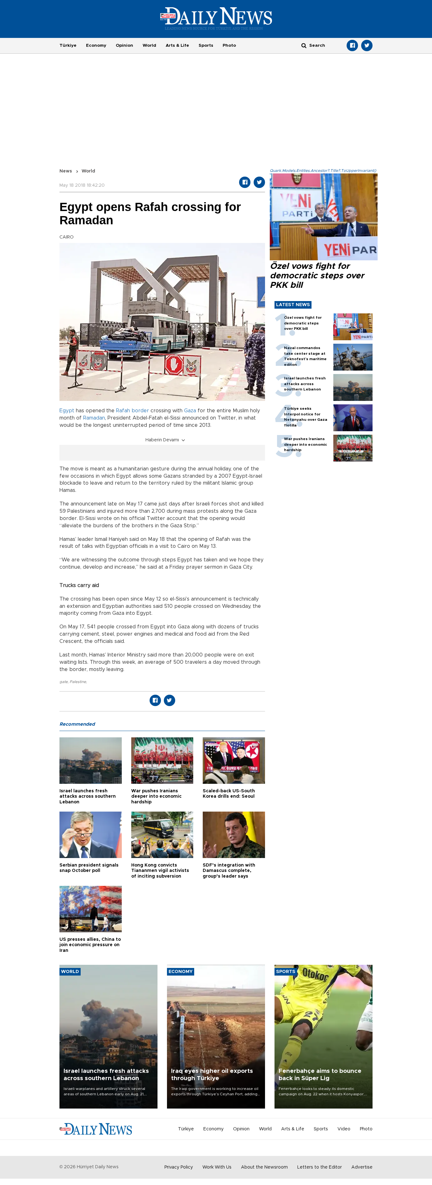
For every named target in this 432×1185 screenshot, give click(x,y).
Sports (206, 45)
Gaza (190, 410)
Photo (229, 45)
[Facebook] (352, 45)
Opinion (124, 45)
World (149, 45)
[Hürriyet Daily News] (216, 18)
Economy (96, 45)
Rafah (123, 410)
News (65, 171)
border (140, 410)
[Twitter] (367, 45)
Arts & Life (177, 45)
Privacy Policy (178, 1167)
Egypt (66, 410)
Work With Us (216, 1167)
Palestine (78, 682)
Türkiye (68, 45)
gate (63, 682)
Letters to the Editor (319, 1167)
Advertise (362, 1167)
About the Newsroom (264, 1167)
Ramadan (94, 417)
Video (343, 1129)
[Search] (303, 45)
